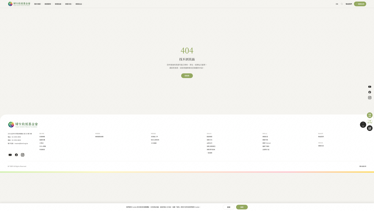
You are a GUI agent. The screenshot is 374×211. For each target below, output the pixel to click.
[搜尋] (342, 4)
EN (337, 4)
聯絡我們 (349, 4)
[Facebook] (369, 92)
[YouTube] (369, 86)
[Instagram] (369, 97)
